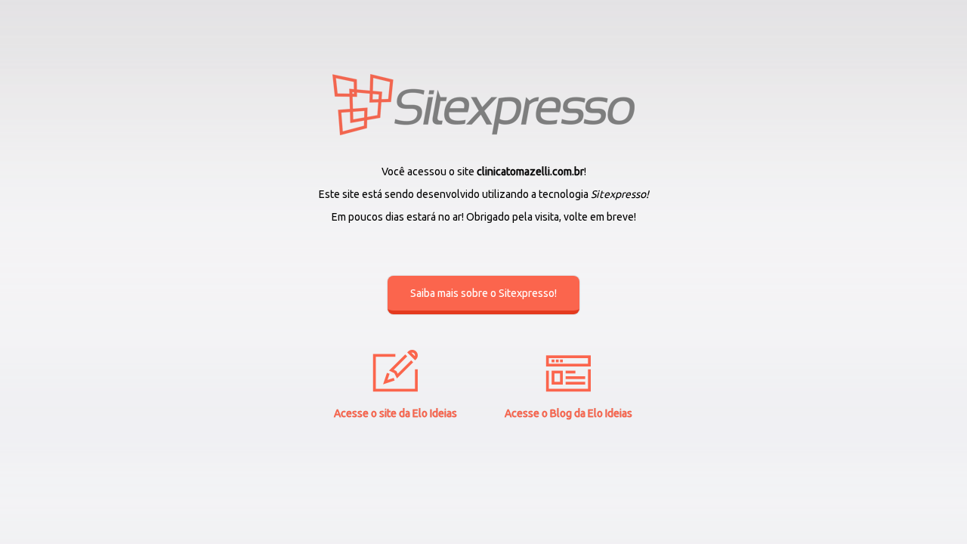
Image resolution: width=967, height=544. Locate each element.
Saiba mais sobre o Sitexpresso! (483, 293)
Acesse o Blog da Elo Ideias (568, 413)
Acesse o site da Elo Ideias (395, 413)
